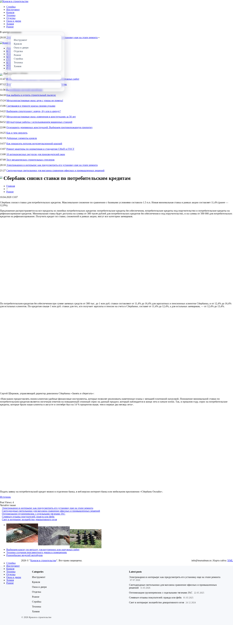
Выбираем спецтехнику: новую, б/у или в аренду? (33, 111)
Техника (10, 15)
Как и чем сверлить (16, 132)
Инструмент (13, 9)
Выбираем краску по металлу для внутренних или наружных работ (42, 549)
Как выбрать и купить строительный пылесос (31, 95)
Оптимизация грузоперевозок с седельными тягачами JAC (33, 513)
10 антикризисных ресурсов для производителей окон (35, 154)
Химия (10, 23)
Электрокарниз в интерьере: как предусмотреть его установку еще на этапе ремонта (52, 165)
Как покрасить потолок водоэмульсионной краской (34, 143)
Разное (10, 26)
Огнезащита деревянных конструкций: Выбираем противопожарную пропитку (49, 127)
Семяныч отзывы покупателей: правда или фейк (28, 516)
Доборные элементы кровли (21, 138)
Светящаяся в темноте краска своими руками (30, 106)
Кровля (10, 12)
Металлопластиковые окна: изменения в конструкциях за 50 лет (41, 116)
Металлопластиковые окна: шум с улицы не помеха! (34, 100)
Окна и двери (13, 21)
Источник (5, 497)
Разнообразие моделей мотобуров (24, 555)
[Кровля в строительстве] (14, 1)
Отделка (10, 18)
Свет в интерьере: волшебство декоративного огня (29, 519)
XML (230, 560)
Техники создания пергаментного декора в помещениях (36, 552)
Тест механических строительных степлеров (30, 159)
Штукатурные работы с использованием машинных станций (39, 122)
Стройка (11, 6)
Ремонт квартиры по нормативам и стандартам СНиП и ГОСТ (40, 149)
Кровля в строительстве (43, 560)
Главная (10, 186)
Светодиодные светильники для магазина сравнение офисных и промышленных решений (55, 170)
